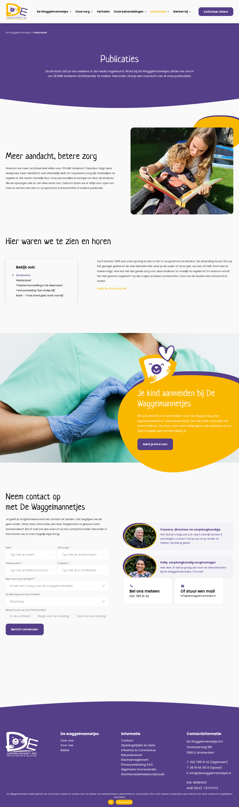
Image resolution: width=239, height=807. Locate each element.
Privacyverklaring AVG (137, 765)
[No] (235, 798)
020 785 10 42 (139, 596)
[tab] (41, 275)
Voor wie (66, 745)
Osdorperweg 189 (199, 747)
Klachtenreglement (135, 760)
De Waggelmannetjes (52, 12)
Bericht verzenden (24, 629)
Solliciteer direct (216, 12)
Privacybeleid (124, 802)
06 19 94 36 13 (199, 767)
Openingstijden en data (138, 745)
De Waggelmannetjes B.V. (205, 741)
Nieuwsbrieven (131, 755)
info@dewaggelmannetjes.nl (198, 595)
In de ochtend (20, 616)
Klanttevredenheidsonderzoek (142, 774)
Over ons (66, 740)
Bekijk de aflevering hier (112, 288)
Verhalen (103, 11)
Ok (111, 802)
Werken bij (180, 12)
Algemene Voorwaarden (139, 769)
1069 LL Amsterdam (200, 752)
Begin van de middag (53, 616)
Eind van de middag (91, 616)
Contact (127, 740)
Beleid (64, 750)
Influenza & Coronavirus (138, 750)
